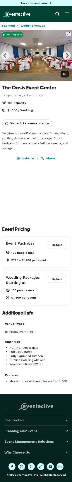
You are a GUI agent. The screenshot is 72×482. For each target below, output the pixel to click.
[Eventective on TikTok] (40, 466)
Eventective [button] (14, 420)
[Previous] (5, 55)
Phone (50, 158)
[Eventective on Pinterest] (31, 466)
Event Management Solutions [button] (29, 441)
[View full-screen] (68, 34)
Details (57, 245)
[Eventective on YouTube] (50, 466)
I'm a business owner (35, 3)
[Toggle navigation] (66, 13)
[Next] (67, 55)
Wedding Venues (32, 25)
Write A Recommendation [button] (29, 123)
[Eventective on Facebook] (12, 466)
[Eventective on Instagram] (21, 466)
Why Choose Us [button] (17, 452)
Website (27, 158)
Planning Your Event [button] (20, 431)
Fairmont (8, 25)
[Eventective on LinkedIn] (60, 466)
